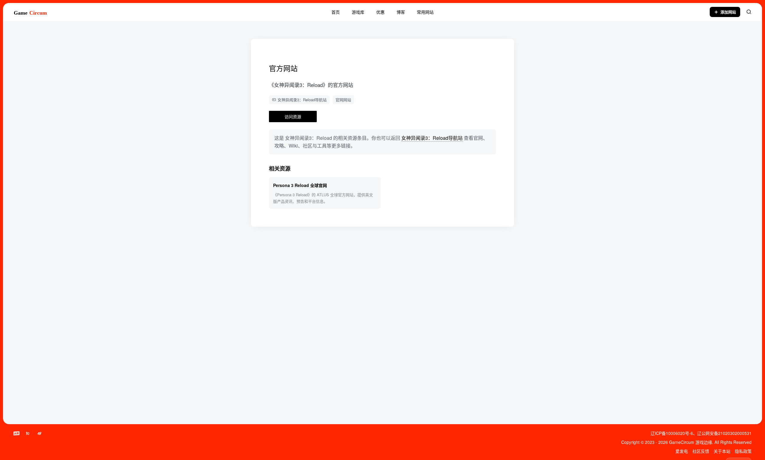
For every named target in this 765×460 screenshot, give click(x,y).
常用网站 (425, 12)
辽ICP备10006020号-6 (672, 433)
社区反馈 (700, 451)
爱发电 (681, 451)
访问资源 (292, 116)
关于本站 (722, 451)
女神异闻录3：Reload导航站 (302, 99)
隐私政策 (743, 451)
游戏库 (358, 12)
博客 (401, 12)
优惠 (380, 12)
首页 (335, 12)
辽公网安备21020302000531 (724, 433)
